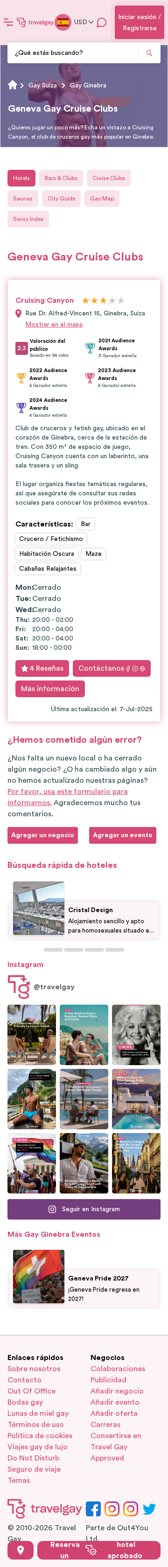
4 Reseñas (46, 668)
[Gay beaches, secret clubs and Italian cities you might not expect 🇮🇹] (84, 1035)
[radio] (85, 301)
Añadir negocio (117, 1391)
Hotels (21, 178)
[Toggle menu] (8, 22)
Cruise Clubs (108, 178)
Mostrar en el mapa (54, 324)
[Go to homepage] (35, 22)
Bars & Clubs (61, 178)
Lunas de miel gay (38, 1413)
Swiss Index (28, 219)
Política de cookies (39, 1436)
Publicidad (108, 1380)
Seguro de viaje (34, 1469)
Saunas (23, 198)
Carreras (105, 1424)
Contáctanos (101, 668)
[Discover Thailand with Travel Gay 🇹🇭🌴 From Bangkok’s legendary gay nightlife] (31, 1099)
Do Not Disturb (33, 1458)
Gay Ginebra (88, 85)
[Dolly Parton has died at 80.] (136, 1035)
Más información (50, 689)
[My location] (20, 1550)
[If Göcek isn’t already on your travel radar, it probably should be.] (31, 1035)
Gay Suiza (42, 85)
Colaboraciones (118, 1369)
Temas (18, 1480)
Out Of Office (31, 1391)
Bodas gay (25, 1402)
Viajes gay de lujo (37, 1447)
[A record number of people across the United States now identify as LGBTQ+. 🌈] (31, 1163)
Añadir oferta (114, 1413)
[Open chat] (101, 22)
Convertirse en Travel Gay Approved (116, 1447)
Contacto (24, 1380)
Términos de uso (35, 1424)
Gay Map (102, 198)
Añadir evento (115, 1402)
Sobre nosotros (33, 1369)
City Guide (61, 198)
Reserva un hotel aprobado (96, 1550)
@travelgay (54, 987)
